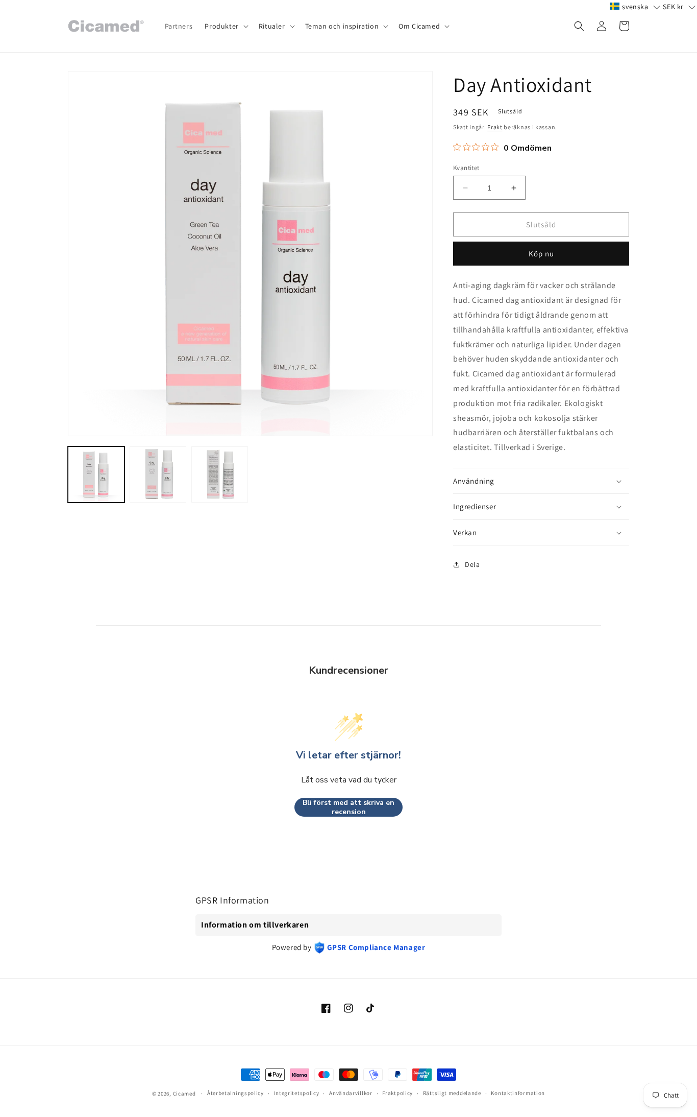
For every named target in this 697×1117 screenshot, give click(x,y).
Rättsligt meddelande (452, 1093)
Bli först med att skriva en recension (348, 807)
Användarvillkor (350, 1093)
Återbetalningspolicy (235, 1093)
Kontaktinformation (518, 1093)
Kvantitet (466, 167)
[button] (225, 26)
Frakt (495, 127)
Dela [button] (472, 564)
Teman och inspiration (342, 26)
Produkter (221, 26)
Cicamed (184, 1093)
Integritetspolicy (296, 1093)
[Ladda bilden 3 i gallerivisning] (219, 474)
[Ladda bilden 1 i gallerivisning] (96, 474)
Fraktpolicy (397, 1093)
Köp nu (541, 253)
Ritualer (272, 26)
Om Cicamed (419, 26)
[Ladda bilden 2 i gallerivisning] (158, 474)
